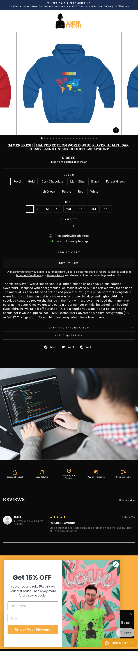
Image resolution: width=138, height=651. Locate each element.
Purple (66, 191)
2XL (69, 209)
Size (69, 202)
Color (69, 174)
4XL (94, 209)
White (94, 191)
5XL (106, 209)
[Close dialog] (116, 564)
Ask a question (69, 335)
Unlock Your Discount (33, 629)
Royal (17, 181)
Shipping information (69, 327)
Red (80, 191)
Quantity (69, 219)
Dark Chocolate (52, 181)
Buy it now (69, 263)
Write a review (127, 500)
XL (57, 209)
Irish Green (47, 191)
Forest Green (115, 181)
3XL (81, 209)
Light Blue (77, 181)
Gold (31, 181)
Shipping (55, 161)
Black (95, 181)
